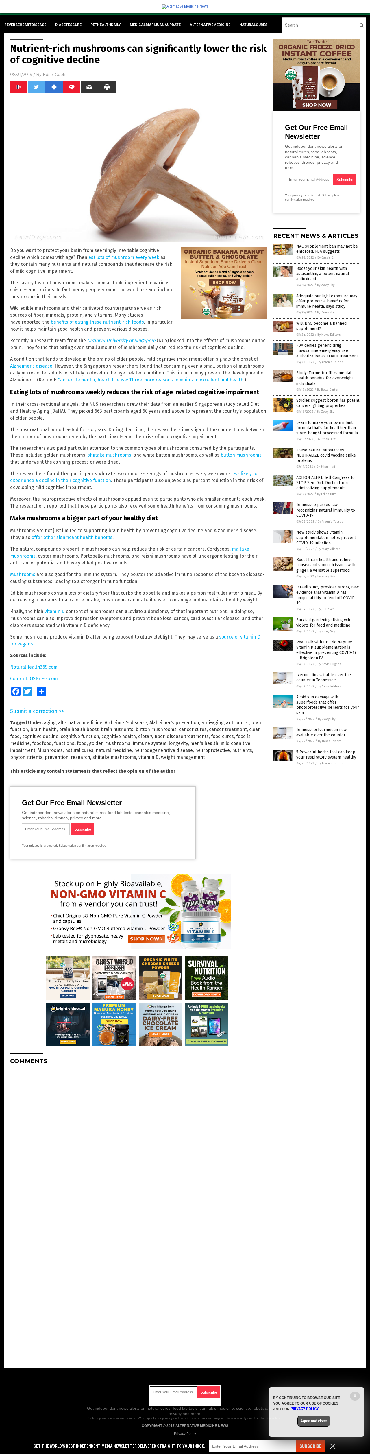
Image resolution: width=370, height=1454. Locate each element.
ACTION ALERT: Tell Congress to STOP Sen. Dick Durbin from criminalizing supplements (325, 482)
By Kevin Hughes (329, 664)
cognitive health (118, 736)
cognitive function (80, 736)
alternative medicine (80, 722)
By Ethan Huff (326, 439)
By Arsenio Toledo (331, 362)
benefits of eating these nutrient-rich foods (97, 322)
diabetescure (68, 25)
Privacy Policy (185, 1434)
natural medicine (114, 750)
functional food (70, 743)
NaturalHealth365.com (34, 667)
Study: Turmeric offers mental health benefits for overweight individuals (324, 378)
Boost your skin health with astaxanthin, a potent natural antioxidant (322, 273)
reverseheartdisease (25, 25)
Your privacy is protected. (40, 845)
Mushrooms (22, 574)
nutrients (242, 750)
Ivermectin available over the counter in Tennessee (323, 677)
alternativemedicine (210, 25)
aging (50, 722)
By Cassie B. (325, 257)
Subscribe (310, 1446)
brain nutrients (117, 729)
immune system (149, 743)
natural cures (79, 750)
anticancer (237, 722)
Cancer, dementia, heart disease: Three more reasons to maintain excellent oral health (150, 380)
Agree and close (314, 1421)
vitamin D (55, 611)
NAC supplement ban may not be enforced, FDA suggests (327, 249)
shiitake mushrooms (109, 455)
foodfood (42, 743)
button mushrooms (241, 455)
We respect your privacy (155, 1418)
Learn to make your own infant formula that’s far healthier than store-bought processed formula (327, 428)
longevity (178, 743)
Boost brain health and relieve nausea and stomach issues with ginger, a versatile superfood (325, 565)
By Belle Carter (327, 390)
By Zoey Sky (325, 285)
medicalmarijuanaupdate (155, 25)
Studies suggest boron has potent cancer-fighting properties (327, 403)
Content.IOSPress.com (34, 678)
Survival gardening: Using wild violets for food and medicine (324, 622)
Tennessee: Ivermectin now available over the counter (321, 732)
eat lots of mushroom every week (123, 257)
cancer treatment (228, 729)
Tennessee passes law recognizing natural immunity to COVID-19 (325, 510)
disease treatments (188, 736)
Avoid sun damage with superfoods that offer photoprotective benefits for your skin (327, 705)
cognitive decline (40, 736)
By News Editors (329, 335)
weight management (183, 757)
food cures (222, 736)
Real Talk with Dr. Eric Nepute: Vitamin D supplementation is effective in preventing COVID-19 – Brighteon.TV (326, 650)
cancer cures (193, 729)
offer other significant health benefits (72, 537)
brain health (43, 729)
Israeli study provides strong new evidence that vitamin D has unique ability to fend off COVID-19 (327, 595)
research (80, 757)
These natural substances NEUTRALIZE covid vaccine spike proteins (326, 455)
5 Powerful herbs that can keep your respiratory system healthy (326, 755)
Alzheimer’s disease (31, 366)
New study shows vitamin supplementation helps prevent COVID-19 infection (326, 537)
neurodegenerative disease (163, 750)
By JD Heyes (326, 609)
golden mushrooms (109, 743)
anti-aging (212, 722)
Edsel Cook (54, 74)
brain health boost (79, 729)
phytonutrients (26, 757)
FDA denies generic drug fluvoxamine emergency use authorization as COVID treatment (327, 350)
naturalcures (253, 25)
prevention (57, 757)
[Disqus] (138, 1141)
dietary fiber (151, 736)
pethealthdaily (105, 25)
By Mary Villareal (329, 549)
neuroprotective (212, 750)
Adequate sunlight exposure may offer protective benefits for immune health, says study (326, 301)
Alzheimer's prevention (174, 722)
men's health (204, 743)
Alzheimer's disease (126, 722)
